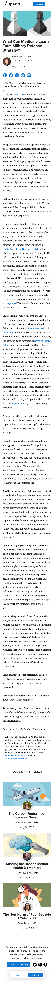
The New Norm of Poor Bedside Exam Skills (27, 916)
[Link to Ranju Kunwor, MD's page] (27, 907)
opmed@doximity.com (16, 759)
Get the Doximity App (18, 964)
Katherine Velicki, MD (27, 822)
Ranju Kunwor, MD (27, 923)
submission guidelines (16, 755)
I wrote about (20, 94)
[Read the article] (27, 794)
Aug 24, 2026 (18, 827)
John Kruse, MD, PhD (27, 873)
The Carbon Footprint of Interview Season (27, 815)
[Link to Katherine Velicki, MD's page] (27, 806)
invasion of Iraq (19, 403)
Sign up (35, 975)
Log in (19, 975)
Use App (39, 4)
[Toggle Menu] (49, 4)
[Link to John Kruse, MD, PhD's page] (27, 856)
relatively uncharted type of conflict (20, 249)
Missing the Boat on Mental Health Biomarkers (27, 866)
